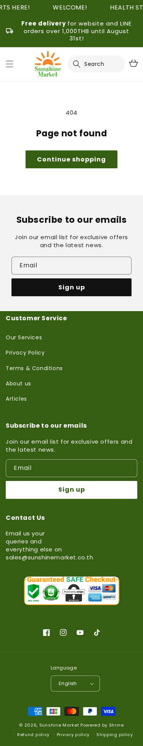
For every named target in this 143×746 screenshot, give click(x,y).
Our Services (24, 337)
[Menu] (9, 64)
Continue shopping (71, 159)
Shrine (116, 725)
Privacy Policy (25, 352)
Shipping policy (114, 735)
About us (18, 383)
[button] (81, 64)
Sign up (71, 287)
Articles (16, 399)
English (68, 683)
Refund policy (33, 735)
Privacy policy (73, 735)
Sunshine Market (59, 725)
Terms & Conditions (34, 368)
